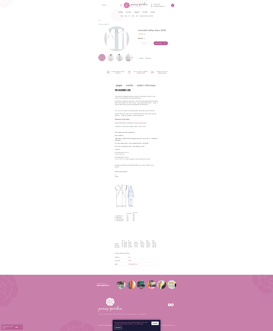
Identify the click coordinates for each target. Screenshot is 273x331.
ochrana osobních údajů (132, 314)
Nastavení (118, 327)
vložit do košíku (158, 43)
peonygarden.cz (172, 304)
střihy (129, 260)
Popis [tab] (119, 85)
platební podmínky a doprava (119, 314)
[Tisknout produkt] (141, 58)
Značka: (103, 24)
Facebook (169, 304)
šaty (129, 257)
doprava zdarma (162, 73)
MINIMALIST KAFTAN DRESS (122, 119)
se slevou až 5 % (141, 73)
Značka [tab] (129, 85)
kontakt (100, 314)
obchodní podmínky (107, 314)
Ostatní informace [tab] (146, 85)
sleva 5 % (118, 73)
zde (142, 324)
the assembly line (132, 264)
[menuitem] (120, 12)
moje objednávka (141, 314)
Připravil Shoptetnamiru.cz (170, 325)
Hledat (120, 5)
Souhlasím (155, 323)
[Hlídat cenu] (148, 58)
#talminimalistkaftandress (141, 123)
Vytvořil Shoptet (160, 325)
